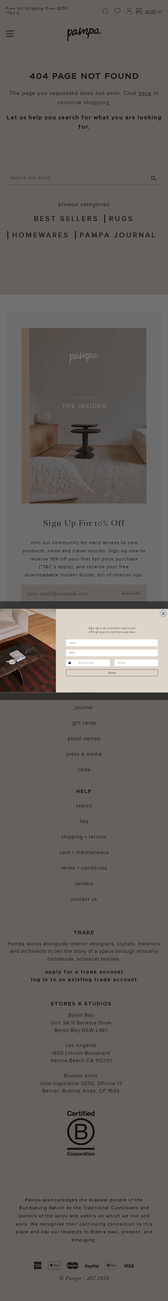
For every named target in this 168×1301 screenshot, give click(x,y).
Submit (112, 672)
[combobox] (71, 663)
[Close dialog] (163, 613)
